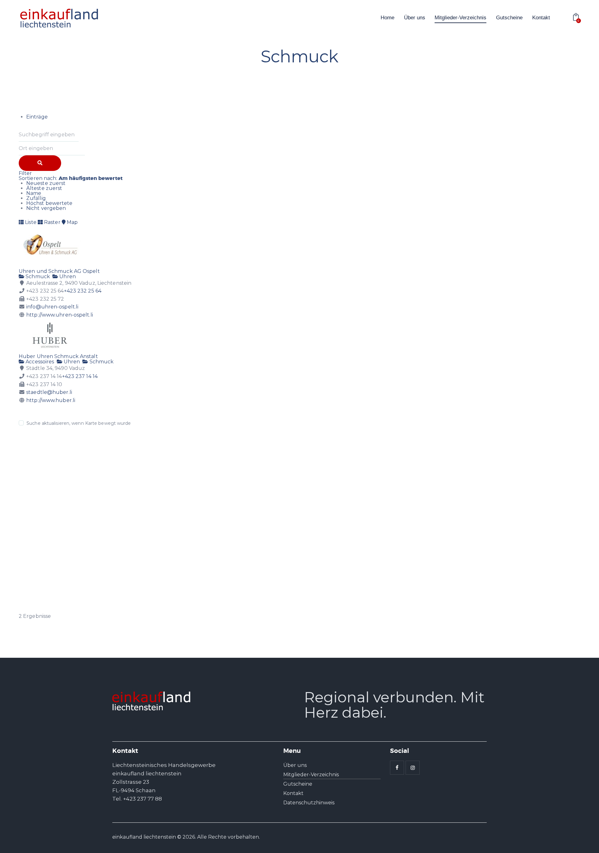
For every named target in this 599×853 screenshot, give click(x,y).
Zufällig (36, 198)
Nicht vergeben (46, 208)
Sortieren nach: (71, 178)
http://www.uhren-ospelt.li (59, 315)
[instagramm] (413, 768)
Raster (52, 222)
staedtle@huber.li (49, 392)
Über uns (295, 765)
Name (33, 193)
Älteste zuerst (44, 188)
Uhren (67, 276)
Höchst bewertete (49, 203)
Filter (25, 173)
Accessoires (39, 362)
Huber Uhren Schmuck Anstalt (58, 356)
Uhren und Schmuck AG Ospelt (59, 271)
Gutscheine (297, 784)
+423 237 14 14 (80, 376)
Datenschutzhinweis (308, 803)
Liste (30, 222)
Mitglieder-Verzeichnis (311, 775)
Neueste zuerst (46, 183)
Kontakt (293, 793)
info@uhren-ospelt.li (52, 307)
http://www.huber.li (50, 400)
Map (72, 222)
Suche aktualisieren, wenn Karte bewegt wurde (79, 423)
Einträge (37, 117)
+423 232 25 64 (82, 291)
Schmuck (37, 276)
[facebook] (397, 768)
